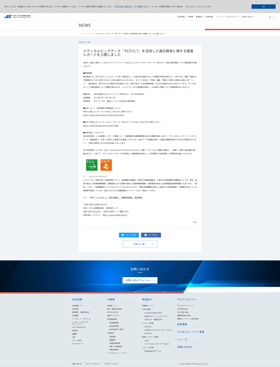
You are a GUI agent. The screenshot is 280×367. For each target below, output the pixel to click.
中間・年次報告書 (115, 346)
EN (273, 17)
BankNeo (148, 333)
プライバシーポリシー (124, 6)
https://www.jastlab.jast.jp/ (114, 215)
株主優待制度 (114, 323)
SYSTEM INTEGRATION (153, 313)
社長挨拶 (75, 309)
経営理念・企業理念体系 (80, 312)
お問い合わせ (76, 364)
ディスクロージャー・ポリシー (118, 353)
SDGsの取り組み (183, 312)
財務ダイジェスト (113, 315)
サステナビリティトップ (185, 305)
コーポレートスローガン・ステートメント (81, 323)
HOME (81, 33)
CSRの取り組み (182, 309)
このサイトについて (111, 364)
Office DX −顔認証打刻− (153, 319)
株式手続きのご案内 (116, 329)
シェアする (152, 235)
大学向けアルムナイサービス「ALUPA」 (158, 330)
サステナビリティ (187, 299)
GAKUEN (147, 327)
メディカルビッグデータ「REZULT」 (157, 344)
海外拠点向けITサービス (152, 351)
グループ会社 (76, 340)
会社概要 (75, 315)
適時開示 (112, 340)
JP (270, 17)
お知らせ (89, 33)
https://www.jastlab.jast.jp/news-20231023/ (103, 115)
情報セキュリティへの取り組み (188, 319)
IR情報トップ (111, 305)
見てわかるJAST (112, 312)
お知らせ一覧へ (140, 244)
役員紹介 (75, 330)
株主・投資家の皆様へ (114, 309)
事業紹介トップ (147, 305)
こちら (98, 211)
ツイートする (130, 235)
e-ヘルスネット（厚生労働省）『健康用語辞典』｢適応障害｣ (119, 197)
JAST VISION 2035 (79, 327)
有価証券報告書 (114, 343)
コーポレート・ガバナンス (81, 319)
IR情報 (111, 299)
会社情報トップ (77, 305)
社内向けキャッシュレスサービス (155, 316)
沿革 (73, 337)
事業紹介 (147, 299)
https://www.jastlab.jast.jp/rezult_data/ (101, 125)
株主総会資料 (114, 326)
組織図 (74, 334)
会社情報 (77, 299)
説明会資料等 (114, 349)
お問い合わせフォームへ (138, 280)
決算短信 (112, 336)
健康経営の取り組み (184, 315)
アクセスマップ (77, 343)
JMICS (146, 340)
